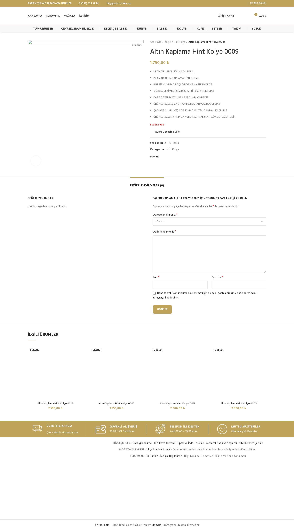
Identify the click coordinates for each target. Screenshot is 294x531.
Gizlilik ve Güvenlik (165, 443)
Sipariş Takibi (258, 3)
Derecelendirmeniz (165, 215)
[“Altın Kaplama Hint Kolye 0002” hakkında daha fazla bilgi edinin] (263, 360)
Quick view (80, 369)
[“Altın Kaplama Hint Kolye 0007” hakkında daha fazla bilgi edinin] (141, 360)
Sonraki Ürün (264, 42)
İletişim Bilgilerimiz (171, 456)
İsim (156, 277)
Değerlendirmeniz (164, 232)
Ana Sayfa (155, 42)
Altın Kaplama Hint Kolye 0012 (55, 403)
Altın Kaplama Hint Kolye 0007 (116, 403)
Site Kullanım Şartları (251, 443)
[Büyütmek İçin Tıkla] (36, 161)
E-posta (217, 277)
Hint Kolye (179, 42)
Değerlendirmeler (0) (147, 185)
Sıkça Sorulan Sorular (158, 449)
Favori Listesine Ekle (167, 132)
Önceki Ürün (256, 42)
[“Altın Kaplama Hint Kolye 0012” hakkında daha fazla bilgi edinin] (80, 360)
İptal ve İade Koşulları (191, 443)
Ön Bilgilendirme (142, 443)
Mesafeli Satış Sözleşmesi (221, 443)
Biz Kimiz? (152, 456)
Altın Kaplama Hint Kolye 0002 (238, 403)
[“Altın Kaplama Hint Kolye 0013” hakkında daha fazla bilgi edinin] (202, 360)
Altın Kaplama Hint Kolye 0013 (177, 403)
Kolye (168, 42)
